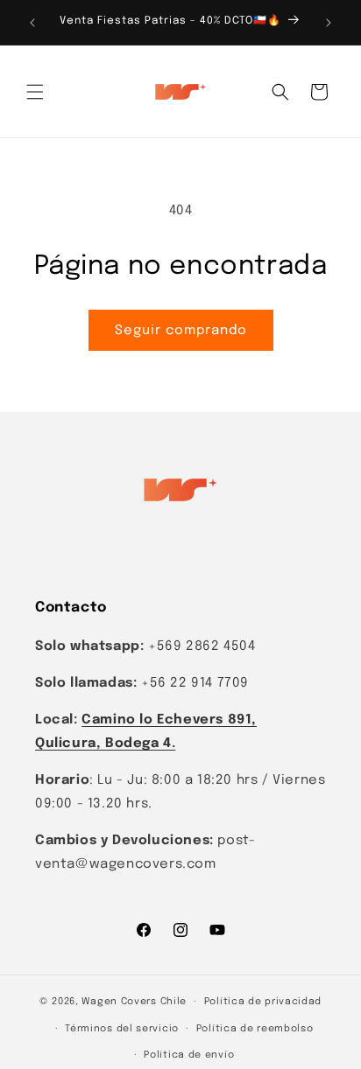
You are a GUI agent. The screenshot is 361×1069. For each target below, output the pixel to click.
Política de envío (189, 1055)
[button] (35, 92)
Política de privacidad (263, 1001)
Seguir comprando (181, 331)
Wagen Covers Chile (134, 1001)
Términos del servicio (122, 1029)
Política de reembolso (255, 1029)
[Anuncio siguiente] (328, 22)
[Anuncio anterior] (32, 22)
